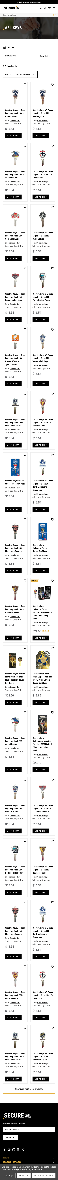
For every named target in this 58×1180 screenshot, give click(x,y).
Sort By (9, 75)
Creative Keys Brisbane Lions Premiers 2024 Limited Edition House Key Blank (15, 678)
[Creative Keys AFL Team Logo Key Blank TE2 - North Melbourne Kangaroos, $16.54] (43, 914)
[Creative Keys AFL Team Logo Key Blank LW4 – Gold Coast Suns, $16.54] (15, 219)
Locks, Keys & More (16, 124)
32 (24, 1089)
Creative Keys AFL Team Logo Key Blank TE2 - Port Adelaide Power (43, 297)
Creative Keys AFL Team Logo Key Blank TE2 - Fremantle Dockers (15, 422)
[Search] (54, 15)
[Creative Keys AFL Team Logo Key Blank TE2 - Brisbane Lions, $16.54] (15, 979)
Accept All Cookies (43, 1175)
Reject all (23, 1175)
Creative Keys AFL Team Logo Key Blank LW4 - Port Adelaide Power (15, 870)
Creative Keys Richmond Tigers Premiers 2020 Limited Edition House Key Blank (42, 612)
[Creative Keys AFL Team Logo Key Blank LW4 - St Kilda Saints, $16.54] (43, 979)
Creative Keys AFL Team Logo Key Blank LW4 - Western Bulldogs (15, 808)
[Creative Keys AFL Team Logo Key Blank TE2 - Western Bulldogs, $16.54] (43, 341)
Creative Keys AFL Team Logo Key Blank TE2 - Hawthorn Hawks (43, 870)
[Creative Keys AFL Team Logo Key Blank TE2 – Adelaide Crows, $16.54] (15, 724)
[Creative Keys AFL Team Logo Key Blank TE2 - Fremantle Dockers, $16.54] (15, 406)
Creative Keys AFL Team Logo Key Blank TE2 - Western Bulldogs (43, 358)
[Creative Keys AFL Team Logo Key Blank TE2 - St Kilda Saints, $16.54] (43, 158)
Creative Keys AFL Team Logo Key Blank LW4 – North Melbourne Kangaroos (43, 485)
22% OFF (34, 581)
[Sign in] (45, 8)
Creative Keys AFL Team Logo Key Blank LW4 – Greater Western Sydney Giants (15, 360)
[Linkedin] (18, 1149)
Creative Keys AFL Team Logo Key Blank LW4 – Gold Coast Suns (15, 236)
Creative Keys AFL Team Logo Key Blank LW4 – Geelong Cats (15, 113)
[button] (29, 56)
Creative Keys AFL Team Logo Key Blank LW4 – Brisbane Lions (43, 422)
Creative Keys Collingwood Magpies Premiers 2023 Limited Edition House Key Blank (42, 744)
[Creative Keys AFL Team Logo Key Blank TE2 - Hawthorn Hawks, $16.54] (43, 853)
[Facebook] (4, 1149)
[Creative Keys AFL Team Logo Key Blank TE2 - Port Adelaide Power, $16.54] (43, 280)
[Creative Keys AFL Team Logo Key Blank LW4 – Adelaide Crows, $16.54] (15, 158)
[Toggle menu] (55, 8)
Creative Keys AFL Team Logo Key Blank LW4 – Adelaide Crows (15, 174)
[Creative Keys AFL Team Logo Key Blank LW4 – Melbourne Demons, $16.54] (15, 531)
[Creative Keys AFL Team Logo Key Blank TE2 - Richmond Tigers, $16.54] (43, 1040)
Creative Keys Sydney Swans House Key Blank (15, 482)
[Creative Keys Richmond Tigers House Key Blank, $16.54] (43, 531)
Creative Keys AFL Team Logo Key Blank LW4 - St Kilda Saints (43, 995)
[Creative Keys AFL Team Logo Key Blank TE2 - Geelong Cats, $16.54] (43, 97)
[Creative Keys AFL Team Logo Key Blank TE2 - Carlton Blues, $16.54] (43, 219)
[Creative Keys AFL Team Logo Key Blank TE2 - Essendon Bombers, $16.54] (15, 280)
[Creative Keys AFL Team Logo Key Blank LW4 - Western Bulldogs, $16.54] (15, 792)
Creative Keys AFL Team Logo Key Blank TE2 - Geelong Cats (43, 113)
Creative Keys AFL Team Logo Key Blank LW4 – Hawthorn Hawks (15, 609)
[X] (22, 1149)
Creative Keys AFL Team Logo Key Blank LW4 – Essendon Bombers (43, 808)
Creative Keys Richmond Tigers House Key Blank (40, 548)
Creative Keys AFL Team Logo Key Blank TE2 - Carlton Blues (43, 236)
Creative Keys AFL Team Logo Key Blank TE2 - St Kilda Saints (43, 174)
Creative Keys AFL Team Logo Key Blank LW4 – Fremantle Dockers (15, 1056)
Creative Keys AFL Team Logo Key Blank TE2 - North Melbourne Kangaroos (43, 932)
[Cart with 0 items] (49, 8)
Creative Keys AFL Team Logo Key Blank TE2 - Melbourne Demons (15, 931)
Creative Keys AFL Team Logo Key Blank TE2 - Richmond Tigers (43, 1056)
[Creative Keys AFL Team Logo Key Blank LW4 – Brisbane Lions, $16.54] (43, 406)
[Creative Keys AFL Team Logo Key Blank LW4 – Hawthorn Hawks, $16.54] (15, 593)
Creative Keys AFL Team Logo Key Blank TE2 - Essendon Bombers (15, 297)
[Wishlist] (41, 8)
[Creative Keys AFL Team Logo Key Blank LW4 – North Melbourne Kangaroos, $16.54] (43, 467)
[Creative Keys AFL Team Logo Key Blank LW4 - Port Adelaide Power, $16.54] (15, 853)
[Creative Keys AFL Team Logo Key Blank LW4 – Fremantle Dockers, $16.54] (15, 1040)
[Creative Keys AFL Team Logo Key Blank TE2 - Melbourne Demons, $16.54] (15, 914)
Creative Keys (15, 120)
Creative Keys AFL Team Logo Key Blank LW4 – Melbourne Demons (15, 548)
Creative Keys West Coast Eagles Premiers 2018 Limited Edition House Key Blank (42, 678)
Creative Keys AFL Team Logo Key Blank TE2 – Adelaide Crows (15, 741)
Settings (8, 1175)
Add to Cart (13, 136)
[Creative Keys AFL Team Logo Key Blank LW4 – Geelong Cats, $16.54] (15, 97)
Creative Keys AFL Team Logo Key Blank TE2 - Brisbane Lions (15, 995)
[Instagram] (13, 1149)
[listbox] (25, 74)
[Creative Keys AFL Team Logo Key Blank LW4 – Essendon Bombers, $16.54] (43, 792)
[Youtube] (9, 1149)
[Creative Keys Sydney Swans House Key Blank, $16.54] (15, 467)
